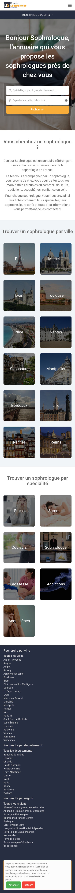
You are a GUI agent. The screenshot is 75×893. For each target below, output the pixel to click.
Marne (6, 775)
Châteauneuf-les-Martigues (18, 684)
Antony (7, 670)
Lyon (6, 694)
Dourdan (8, 687)
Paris (6, 782)
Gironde (7, 761)
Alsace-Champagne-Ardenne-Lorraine (23, 807)
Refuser (28, 885)
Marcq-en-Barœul (12, 698)
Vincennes (9, 740)
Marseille (8, 701)
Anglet (6, 666)
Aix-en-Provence (12, 659)
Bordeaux (8, 677)
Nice (5, 712)
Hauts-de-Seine (11, 768)
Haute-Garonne (11, 765)
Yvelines (7, 793)
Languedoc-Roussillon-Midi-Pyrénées (23, 828)
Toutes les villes (13, 655)
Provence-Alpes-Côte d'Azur (18, 842)
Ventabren (9, 736)
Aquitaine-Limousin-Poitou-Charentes (23, 810)
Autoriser (13, 885)
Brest (6, 680)
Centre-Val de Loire (13, 824)
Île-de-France (10, 845)
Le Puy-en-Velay (12, 691)
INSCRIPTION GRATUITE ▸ (36, 14)
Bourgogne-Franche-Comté (18, 817)
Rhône (6, 786)
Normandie (9, 835)
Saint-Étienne (10, 722)
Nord (6, 779)
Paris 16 (7, 715)
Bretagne (8, 821)
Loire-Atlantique (12, 772)
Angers (7, 663)
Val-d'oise (8, 789)
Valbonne (8, 729)
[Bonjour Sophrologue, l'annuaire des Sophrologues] (15, 5)
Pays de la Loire (11, 838)
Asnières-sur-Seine (13, 673)
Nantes (7, 708)
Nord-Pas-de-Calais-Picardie (18, 831)
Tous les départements (17, 750)
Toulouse (8, 726)
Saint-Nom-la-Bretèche (15, 719)
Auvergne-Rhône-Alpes (15, 814)
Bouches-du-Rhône (13, 754)
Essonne (8, 758)
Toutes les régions (14, 803)
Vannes (7, 733)
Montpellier (9, 705)
